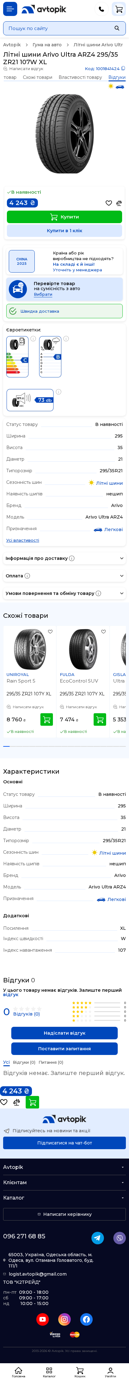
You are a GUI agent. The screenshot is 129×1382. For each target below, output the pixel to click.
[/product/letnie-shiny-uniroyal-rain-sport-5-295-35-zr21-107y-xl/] (30, 649)
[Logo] (44, 9)
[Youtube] (42, 1319)
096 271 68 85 (24, 1236)
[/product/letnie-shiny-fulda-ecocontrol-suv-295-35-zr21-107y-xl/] (83, 649)
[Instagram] (64, 1319)
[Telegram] (97, 1238)
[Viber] (119, 1238)
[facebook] (86, 1319)
